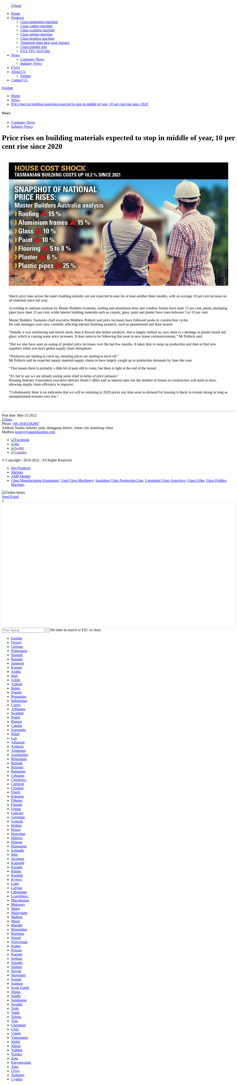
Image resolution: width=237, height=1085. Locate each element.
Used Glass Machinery (77, 480)
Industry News (31, 63)
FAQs (15, 68)
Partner (25, 76)
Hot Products (20, 468)
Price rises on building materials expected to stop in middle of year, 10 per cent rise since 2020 (79, 104)
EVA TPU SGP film (35, 51)
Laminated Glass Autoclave (165, 480)
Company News (32, 59)
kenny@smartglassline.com (35, 432)
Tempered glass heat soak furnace (44, 43)
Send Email (10, 497)
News (15, 55)
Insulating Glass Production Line (119, 480)
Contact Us (19, 80)
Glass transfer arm (33, 47)
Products (17, 18)
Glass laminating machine (39, 22)
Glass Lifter (195, 480)
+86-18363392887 (25, 424)
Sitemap (17, 472)
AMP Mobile (20, 476)
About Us (18, 72)
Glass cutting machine (36, 26)
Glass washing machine (37, 30)
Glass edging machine (36, 34)
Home (15, 13)
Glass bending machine (37, 38)
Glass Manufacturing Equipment (35, 480)
